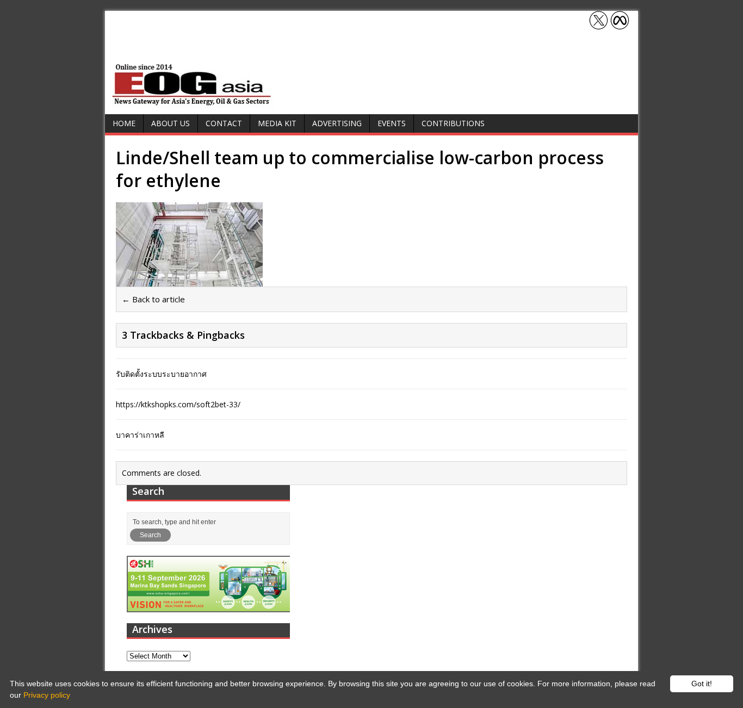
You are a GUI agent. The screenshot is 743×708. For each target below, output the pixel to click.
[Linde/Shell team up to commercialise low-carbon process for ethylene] (189, 280)
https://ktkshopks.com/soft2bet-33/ (178, 404)
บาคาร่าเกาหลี (140, 435)
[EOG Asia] (192, 102)
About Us (170, 123)
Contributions (453, 123)
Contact (224, 123)
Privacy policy (46, 695)
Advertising (337, 123)
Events (391, 123)
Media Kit (277, 123)
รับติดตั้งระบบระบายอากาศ (161, 374)
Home (124, 123)
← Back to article (153, 299)
